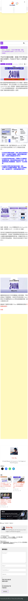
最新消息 (9, 64)
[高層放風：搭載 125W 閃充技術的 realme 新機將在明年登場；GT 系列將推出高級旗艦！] (6, 496)
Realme (11, 523)
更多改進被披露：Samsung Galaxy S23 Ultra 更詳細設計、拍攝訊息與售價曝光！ (13, 543)
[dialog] (14, 6)
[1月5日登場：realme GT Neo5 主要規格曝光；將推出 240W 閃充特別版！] (6, 479)
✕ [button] (24, 2)
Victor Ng (15, 64)
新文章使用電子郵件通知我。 (6, 586)
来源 (1, 309)
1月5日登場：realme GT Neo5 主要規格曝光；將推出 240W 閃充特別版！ (6, 485)
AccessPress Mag (19, 598)
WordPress (8, 598)
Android (8, 50)
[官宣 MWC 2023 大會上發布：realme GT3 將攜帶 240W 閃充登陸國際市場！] (19, 479)
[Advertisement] (14, 26)
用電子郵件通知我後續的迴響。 (6, 580)
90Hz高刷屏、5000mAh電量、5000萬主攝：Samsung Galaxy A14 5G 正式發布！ (12, 538)
